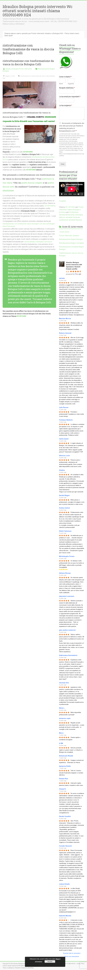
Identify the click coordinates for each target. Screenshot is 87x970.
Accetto (50, 961)
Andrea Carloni (64, 508)
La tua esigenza (65, 105)
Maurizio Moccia (65, 318)
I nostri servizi (64, 232)
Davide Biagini (64, 495)
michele (62, 278)
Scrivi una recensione (72, 956)
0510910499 (50, 117)
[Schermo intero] (82, 194)
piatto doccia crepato (31, 182)
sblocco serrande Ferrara (68, 217)
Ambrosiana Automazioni (68, 655)
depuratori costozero (66, 596)
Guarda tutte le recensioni (71, 953)
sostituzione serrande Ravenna (70, 220)
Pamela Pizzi (63, 778)
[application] (71, 189)
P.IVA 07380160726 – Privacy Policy (74, 963)
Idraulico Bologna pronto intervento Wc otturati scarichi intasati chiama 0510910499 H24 (37, 10)
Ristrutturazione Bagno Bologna (71, 239)
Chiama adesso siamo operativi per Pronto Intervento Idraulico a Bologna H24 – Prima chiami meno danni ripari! (41, 34)
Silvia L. (62, 708)
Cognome (71, 83)
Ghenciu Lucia (64, 455)
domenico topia (64, 718)
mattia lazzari (64, 439)
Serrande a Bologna (75, 215)
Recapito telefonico (67, 88)
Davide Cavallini (65, 816)
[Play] (62, 194)
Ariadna (62, 470)
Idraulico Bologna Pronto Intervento (18, 69)
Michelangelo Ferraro (66, 556)
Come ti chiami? (65, 77)
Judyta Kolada (64, 884)
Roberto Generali (65, 333)
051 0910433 (70, 207)
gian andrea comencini (67, 630)
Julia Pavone (63, 407)
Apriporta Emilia (65, 766)
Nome (61, 83)
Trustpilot (62, 201)
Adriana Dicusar (65, 573)
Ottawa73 (62, 789)
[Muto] (78, 194)
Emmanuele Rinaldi (66, 756)
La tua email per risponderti (70, 97)
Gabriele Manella (65, 916)
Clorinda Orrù (64, 683)
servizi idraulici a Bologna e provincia (38, 242)
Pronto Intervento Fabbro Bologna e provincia (71, 209)
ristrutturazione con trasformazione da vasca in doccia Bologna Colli (28, 62)
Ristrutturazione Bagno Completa (71, 243)
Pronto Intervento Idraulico (69, 236)
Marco (61, 733)
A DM (61, 743)
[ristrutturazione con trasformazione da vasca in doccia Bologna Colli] (29, 82)
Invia (62, 164)
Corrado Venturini (65, 846)
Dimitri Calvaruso (65, 531)
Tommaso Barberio (66, 420)
